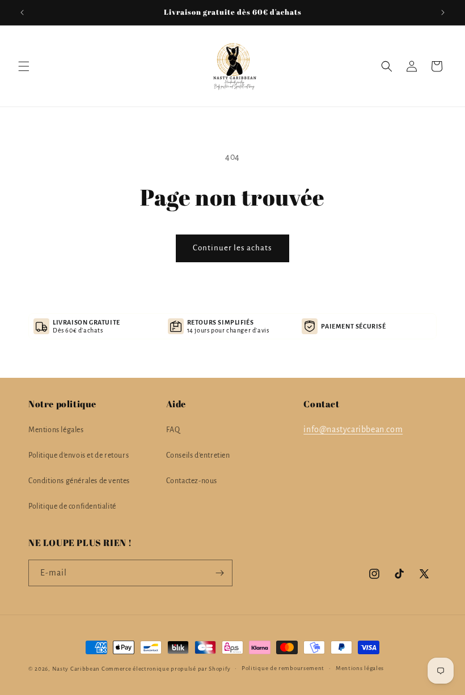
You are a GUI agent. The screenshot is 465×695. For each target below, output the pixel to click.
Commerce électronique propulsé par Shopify (166, 669)
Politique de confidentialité (72, 506)
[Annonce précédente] (22, 12)
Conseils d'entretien (198, 455)
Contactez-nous (191, 481)
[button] (23, 66)
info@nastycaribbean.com (353, 429)
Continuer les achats (232, 248)
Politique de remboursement (283, 668)
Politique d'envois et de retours (78, 455)
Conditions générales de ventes (79, 481)
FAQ (173, 430)
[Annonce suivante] (442, 12)
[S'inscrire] (219, 573)
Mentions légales (56, 430)
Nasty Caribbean (76, 669)
